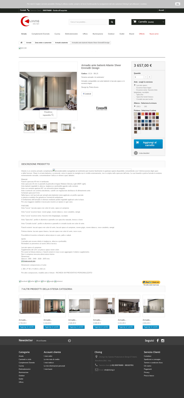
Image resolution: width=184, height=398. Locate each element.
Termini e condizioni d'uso (153, 363)
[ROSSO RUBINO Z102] (153, 114)
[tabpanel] (92, 48)
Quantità (137, 73)
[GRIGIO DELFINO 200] (153, 124)
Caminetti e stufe (25, 359)
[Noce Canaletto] (157, 124)
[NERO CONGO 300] (146, 117)
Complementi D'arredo (27, 363)
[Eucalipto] (146, 128)
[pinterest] (58, 281)
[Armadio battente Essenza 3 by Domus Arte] (30, 306)
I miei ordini (48, 356)
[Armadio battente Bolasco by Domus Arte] (55, 306)
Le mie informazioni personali (54, 366)
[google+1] (50, 281)
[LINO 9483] (135, 117)
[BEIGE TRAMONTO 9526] (135, 121)
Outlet (21, 379)
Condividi (87, 94)
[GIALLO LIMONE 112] (157, 114)
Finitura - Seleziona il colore (145, 110)
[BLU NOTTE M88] (150, 121)
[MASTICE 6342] (139, 124)
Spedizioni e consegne (152, 359)
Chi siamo (147, 366)
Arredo (21, 356)
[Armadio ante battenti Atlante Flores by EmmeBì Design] (154, 306)
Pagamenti (148, 369)
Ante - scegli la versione (143, 82)
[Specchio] (153, 128)
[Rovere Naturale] (142, 128)
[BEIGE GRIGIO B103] (135, 124)
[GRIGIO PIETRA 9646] (139, 121)
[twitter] (31, 281)
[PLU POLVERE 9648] (146, 121)
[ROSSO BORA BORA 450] (150, 114)
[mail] (44, 281)
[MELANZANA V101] (139, 114)
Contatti (23, 10)
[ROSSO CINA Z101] (146, 114)
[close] (129, 170)
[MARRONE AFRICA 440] (157, 117)
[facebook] (23, 281)
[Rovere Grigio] (139, 128)
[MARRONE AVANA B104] (153, 117)
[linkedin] (38, 281)
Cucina (21, 366)
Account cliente (52, 352)
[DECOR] (92, 48)
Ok (177, 4)
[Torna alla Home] (21, 42)
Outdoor (22, 376)
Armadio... (23, 320)
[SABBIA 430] (157, 121)
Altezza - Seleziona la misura (145, 103)
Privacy (146, 372)
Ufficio (21, 382)
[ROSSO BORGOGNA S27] (139, 117)
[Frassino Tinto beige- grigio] (150, 128)
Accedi (161, 10)
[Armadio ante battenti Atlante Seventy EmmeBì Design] (104, 306)
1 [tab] (88, 51)
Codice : (84, 73)
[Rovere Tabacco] (135, 128)
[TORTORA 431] (153, 121)
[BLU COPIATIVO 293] (142, 124)
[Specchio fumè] (157, 128)
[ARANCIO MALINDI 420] (142, 114)
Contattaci (147, 356)
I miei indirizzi (49, 363)
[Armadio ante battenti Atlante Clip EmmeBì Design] (79, 306)
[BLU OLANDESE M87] (142, 121)
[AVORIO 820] (135, 114)
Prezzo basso (149, 376)
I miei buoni (48, 369)
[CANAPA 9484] (150, 117)
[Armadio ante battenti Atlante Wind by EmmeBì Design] (129, 306)
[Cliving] (42, 21)
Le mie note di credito (51, 359)
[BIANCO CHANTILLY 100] (142, 117)
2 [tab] (92, 51)
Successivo (74, 127)
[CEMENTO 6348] (150, 124)
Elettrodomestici (25, 369)
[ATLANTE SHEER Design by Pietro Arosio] (29, 127)
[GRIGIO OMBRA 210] (146, 124)
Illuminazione (23, 372)
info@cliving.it (109, 370)
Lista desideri (143, 153)
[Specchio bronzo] (135, 132)
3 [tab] (96, 51)
